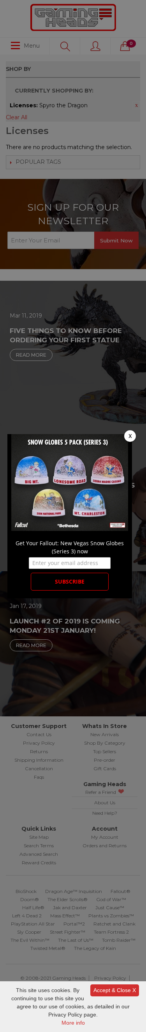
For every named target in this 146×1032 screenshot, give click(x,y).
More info (73, 1023)
